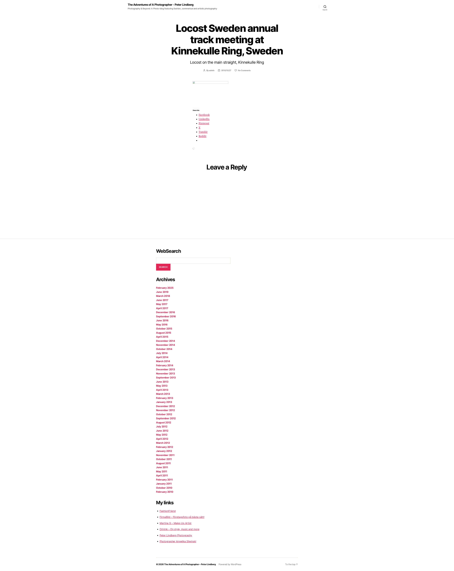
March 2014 (163, 361)
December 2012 (165, 406)
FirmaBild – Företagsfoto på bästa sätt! (182, 517)
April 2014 (162, 357)
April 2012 (162, 438)
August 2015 (163, 332)
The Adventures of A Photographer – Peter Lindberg (190, 564)
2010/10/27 (226, 70)
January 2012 (164, 451)
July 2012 (161, 426)
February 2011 (164, 479)
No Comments (244, 70)
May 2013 (162, 385)
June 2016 (162, 320)
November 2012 (165, 410)
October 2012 (164, 414)
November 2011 (165, 455)
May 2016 (162, 324)
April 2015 (162, 336)
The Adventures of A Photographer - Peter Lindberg (160, 4)
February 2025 (165, 287)
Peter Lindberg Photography (176, 535)
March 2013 (163, 393)
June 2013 (162, 381)
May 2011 (161, 471)
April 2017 (162, 308)
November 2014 (165, 344)
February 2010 (164, 491)
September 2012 (166, 418)
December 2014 (165, 340)
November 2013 (165, 373)
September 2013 (166, 377)
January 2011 (164, 483)
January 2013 (164, 402)
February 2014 (164, 365)
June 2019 (162, 291)
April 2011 (162, 475)
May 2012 (161, 434)
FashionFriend (168, 511)
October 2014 (164, 349)
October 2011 (164, 459)
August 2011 (163, 463)
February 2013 (164, 398)
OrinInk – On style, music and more (179, 529)
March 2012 (163, 442)
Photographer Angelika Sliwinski (178, 541)
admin (211, 70)
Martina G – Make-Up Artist (175, 523)
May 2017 (161, 304)
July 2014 (162, 353)
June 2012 (162, 430)
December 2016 (165, 312)
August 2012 (163, 422)
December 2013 (165, 369)
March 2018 (163, 295)
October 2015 (164, 328)
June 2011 (162, 467)
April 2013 (162, 389)
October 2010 (164, 487)
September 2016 (166, 316)
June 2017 (162, 300)
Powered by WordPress (230, 564)
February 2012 (164, 447)
